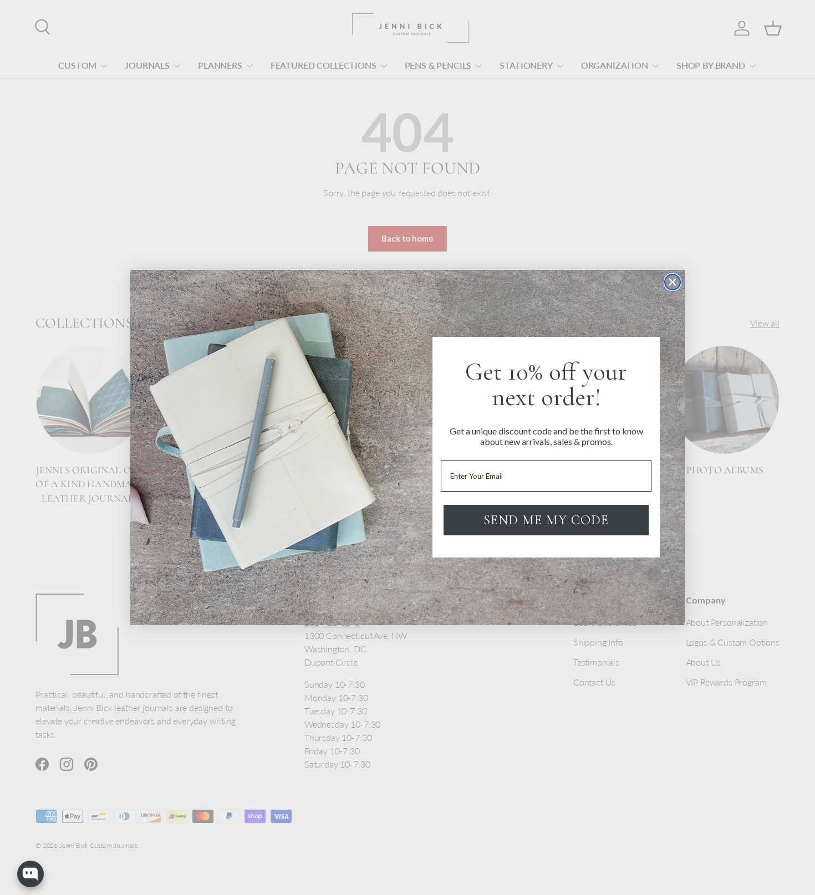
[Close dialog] (672, 282)
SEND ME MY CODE (546, 520)
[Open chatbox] (30, 874)
